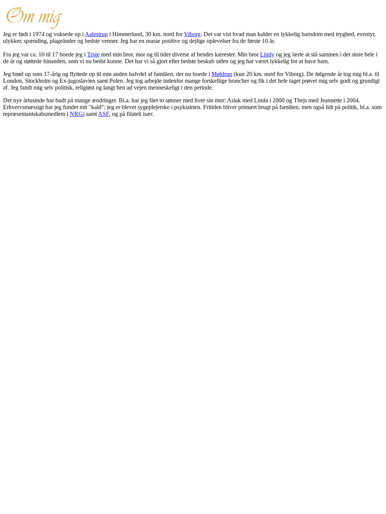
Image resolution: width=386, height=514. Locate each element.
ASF (103, 114)
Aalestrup (96, 34)
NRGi (77, 114)
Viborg (192, 34)
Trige (93, 54)
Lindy (267, 54)
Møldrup (221, 74)
